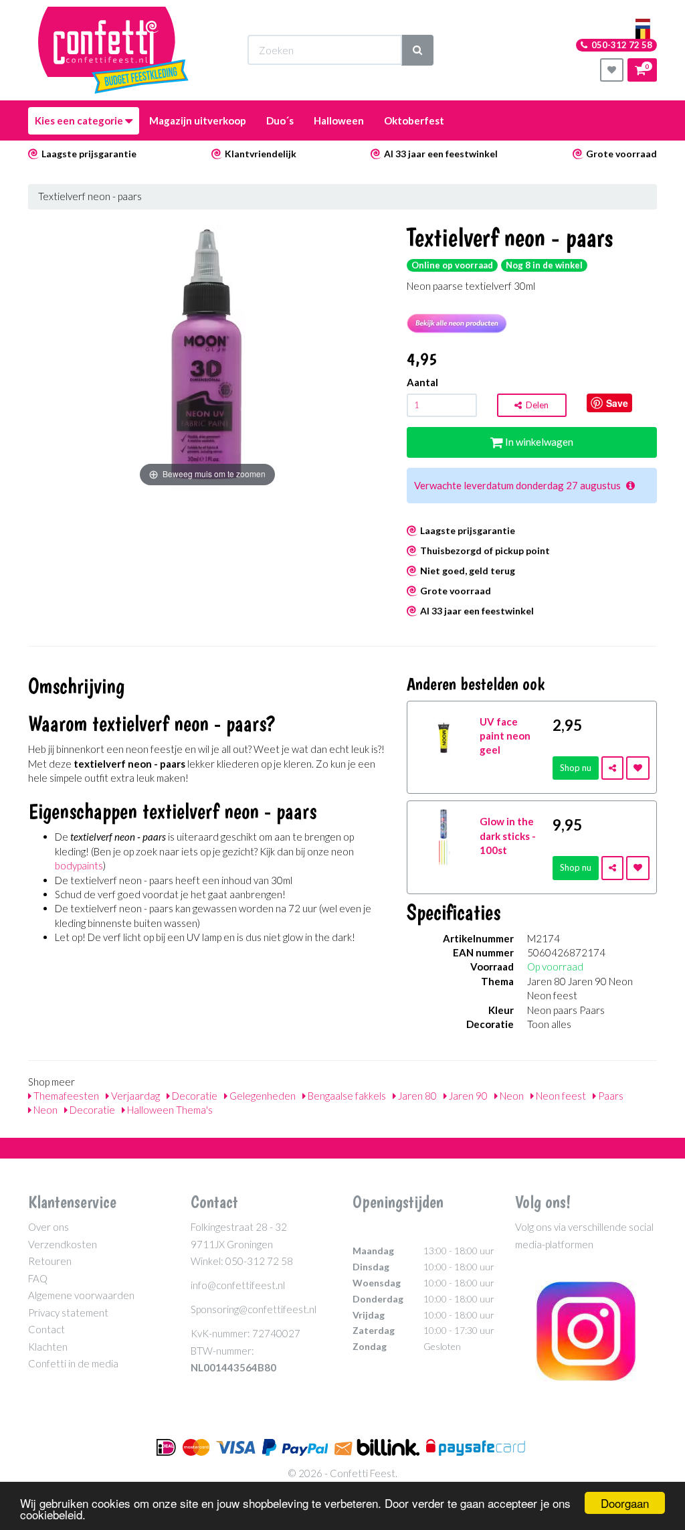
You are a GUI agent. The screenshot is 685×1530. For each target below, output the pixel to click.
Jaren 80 (416, 1096)
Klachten (48, 1347)
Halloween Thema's (169, 1110)
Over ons (48, 1227)
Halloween (339, 120)
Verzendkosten (62, 1244)
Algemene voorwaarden (81, 1295)
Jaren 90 (467, 1096)
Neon (511, 1096)
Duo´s (280, 120)
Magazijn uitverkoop (197, 120)
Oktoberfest (414, 120)
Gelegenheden (261, 1096)
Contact (46, 1329)
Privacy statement (68, 1312)
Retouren (50, 1261)
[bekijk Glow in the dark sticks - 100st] (443, 836)
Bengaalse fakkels (346, 1096)
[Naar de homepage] (113, 50)
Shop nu (575, 767)
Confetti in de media (73, 1363)
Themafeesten (65, 1096)
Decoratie (193, 1096)
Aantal (422, 382)
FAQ (37, 1278)
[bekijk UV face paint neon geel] (443, 736)
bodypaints (79, 865)
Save (617, 403)
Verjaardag (134, 1096)
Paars (609, 1096)
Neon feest (560, 1096)
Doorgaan (625, 1503)
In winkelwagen (538, 442)
